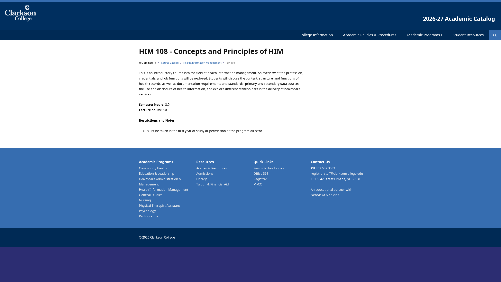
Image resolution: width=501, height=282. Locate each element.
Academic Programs (424, 35)
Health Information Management (202, 62)
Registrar (260, 179)
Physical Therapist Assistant (159, 205)
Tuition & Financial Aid (212, 184)
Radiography (148, 216)
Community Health (153, 168)
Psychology (147, 211)
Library (201, 179)
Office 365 (260, 173)
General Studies (150, 195)
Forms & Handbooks (268, 168)
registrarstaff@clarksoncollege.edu (337, 173)
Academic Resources (211, 168)
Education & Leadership (156, 173)
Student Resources (468, 35)
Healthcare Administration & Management (160, 181)
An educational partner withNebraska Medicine (331, 192)
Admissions (204, 173)
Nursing (145, 200)
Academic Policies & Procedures (369, 35)
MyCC (257, 184)
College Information (316, 35)
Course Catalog (170, 62)
